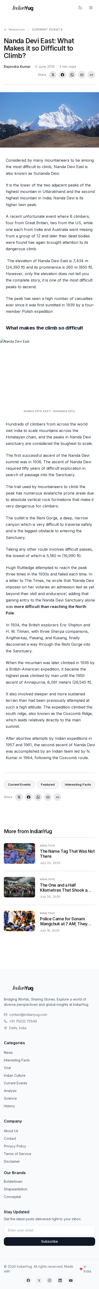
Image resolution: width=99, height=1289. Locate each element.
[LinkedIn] (60, 1280)
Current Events (47, 29)
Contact (10, 1138)
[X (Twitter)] (39, 1280)
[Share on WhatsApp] (72, 75)
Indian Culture (14, 1075)
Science (10, 1098)
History (9, 1106)
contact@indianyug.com (28, 1014)
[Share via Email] (82, 75)
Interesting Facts (78, 784)
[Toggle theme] (80, 7)
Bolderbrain (13, 1181)
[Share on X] (53, 75)
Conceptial (12, 1197)
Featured (48, 784)
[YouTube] (70, 1280)
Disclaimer (12, 1161)
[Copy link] (91, 75)
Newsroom (17, 29)
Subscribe (49, 1241)
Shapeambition (15, 1189)
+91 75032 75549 (23, 1021)
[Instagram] (49, 1280)
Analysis (10, 1091)
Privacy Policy (15, 1146)
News (8, 1052)
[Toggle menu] (91, 7)
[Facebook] (28, 1280)
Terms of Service (17, 1154)
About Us (11, 1131)
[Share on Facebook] (62, 75)
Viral (7, 1068)
